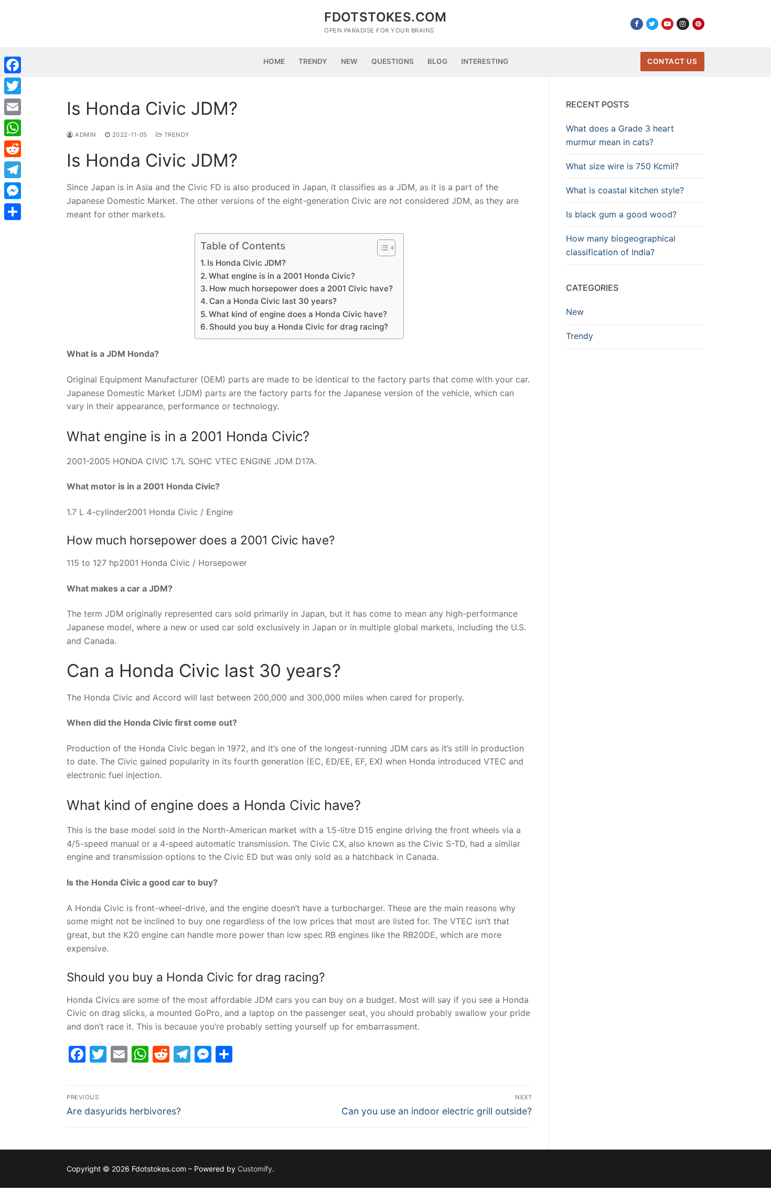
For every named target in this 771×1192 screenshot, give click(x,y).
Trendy (176, 134)
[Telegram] (12, 169)
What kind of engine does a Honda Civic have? (298, 314)
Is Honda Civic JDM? (246, 263)
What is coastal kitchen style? (625, 190)
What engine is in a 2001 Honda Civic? (282, 276)
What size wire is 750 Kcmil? (622, 166)
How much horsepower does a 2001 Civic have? (301, 288)
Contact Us (672, 61)
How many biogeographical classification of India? (621, 245)
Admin (85, 134)
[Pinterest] (698, 24)
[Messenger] (12, 190)
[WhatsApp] (12, 127)
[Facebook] (636, 24)
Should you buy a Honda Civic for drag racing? (298, 327)
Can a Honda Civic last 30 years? (273, 301)
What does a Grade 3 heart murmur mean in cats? (620, 135)
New (575, 312)
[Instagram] (683, 24)
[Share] (12, 211)
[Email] (12, 106)
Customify (255, 1168)
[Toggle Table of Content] (381, 248)
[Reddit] (12, 148)
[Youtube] (667, 24)
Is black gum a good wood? (621, 214)
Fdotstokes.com (385, 17)
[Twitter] (652, 24)
